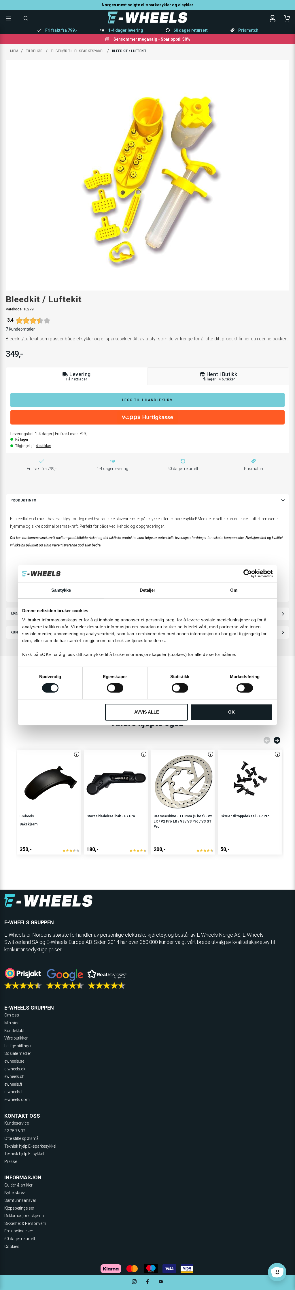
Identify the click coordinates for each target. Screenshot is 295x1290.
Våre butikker (16, 1038)
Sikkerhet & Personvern (25, 1223)
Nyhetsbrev (14, 1192)
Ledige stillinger (18, 1046)
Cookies (11, 1246)
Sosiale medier (17, 1053)
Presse (10, 1161)
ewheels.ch (14, 1076)
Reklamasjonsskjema (24, 1215)
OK (231, 712)
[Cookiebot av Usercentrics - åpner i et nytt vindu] (247, 573)
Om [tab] (233, 590)
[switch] (115, 688)
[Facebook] (147, 1282)
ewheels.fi (13, 1084)
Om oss (11, 1015)
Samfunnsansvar (20, 1200)
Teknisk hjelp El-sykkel (24, 1153)
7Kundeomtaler (20, 329)
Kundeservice (16, 1123)
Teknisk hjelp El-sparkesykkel (30, 1146)
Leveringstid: (21, 433)
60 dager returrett (19, 1238)
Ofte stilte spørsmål (21, 1138)
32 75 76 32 (14, 1131)
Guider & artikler (18, 1185)
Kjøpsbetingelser (19, 1208)
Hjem (13, 51)
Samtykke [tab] (61, 590)
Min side (11, 1023)
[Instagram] (134, 1282)
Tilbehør (34, 51)
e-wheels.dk (14, 1069)
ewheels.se (14, 1061)
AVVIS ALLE (146, 712)
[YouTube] (160, 1282)
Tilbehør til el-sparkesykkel (77, 51)
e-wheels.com (17, 1099)
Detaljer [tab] (148, 590)
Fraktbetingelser (18, 1231)
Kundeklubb (15, 1030)
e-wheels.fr (14, 1091)
